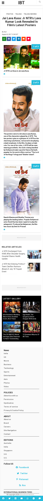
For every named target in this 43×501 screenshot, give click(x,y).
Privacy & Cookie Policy (14, 410)
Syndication (9, 403)
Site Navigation (10, 430)
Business (7, 364)
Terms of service (11, 407)
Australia (7, 443)
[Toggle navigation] (3, 2)
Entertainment (9, 375)
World (6, 361)
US (5, 357)
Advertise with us (11, 396)
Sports (6, 372)
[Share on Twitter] (9, 498)
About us (7, 419)
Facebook (23, 467)
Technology (9, 368)
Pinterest (23, 479)
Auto (6, 379)
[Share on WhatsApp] (27, 498)
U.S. (5, 458)
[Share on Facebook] (3, 498)
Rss (23, 485)
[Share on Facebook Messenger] (33, 498)
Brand (6, 423)
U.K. (5, 454)
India (6, 353)
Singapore (8, 450)
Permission (8, 399)
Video (6, 387)
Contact (7, 434)
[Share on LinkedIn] (15, 498)
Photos (7, 383)
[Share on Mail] (21, 498)
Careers (7, 427)
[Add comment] (39, 498)
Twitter (23, 473)
